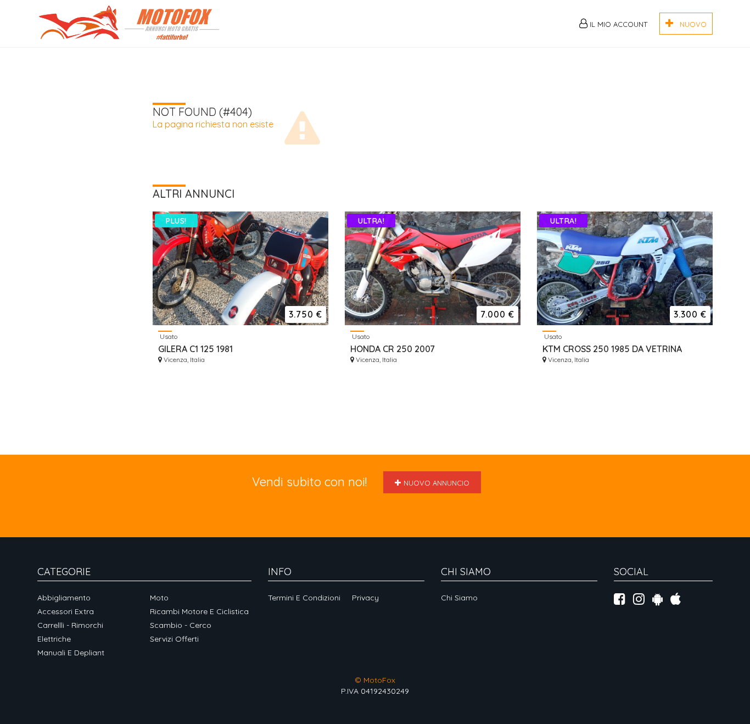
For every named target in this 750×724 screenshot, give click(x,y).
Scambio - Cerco (180, 625)
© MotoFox (375, 680)
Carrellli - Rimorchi (70, 625)
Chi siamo (459, 598)
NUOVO (690, 24)
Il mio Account (617, 24)
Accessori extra (65, 611)
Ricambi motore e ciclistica (199, 611)
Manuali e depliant (70, 653)
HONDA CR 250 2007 (392, 348)
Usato (167, 336)
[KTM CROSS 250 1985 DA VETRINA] (625, 268)
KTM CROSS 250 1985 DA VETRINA (612, 348)
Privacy (365, 598)
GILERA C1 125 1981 (195, 348)
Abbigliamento (64, 598)
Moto (159, 598)
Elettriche (54, 639)
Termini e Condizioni (304, 598)
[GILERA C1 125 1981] (240, 268)
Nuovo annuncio (436, 482)
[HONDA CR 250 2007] (432, 268)
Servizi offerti (174, 639)
